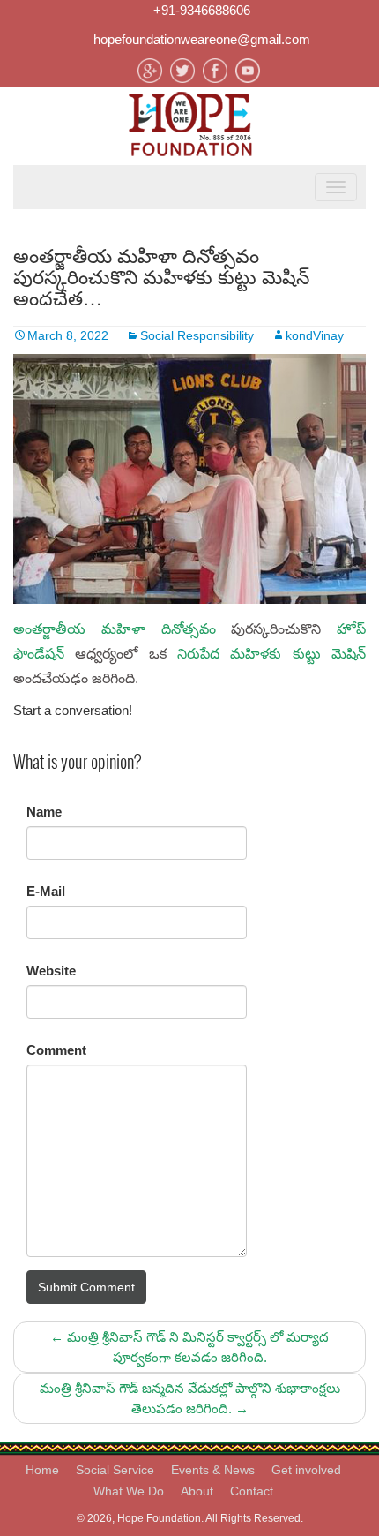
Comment (56, 1050)
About (197, 1491)
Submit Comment (86, 1287)
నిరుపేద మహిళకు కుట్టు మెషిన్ (271, 653)
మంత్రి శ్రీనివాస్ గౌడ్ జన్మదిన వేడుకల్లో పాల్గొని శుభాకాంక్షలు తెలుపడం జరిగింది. (190, 1398)
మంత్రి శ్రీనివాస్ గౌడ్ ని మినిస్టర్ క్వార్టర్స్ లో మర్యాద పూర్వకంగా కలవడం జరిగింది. (189, 1347)
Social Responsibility (197, 335)
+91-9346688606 (201, 10)
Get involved (306, 1470)
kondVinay (315, 335)
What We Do (128, 1491)
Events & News (213, 1470)
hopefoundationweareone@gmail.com (201, 39)
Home (42, 1470)
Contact (251, 1491)
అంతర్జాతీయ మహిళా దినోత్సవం (114, 628)
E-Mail (45, 891)
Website (51, 970)
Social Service (115, 1470)
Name (44, 811)
